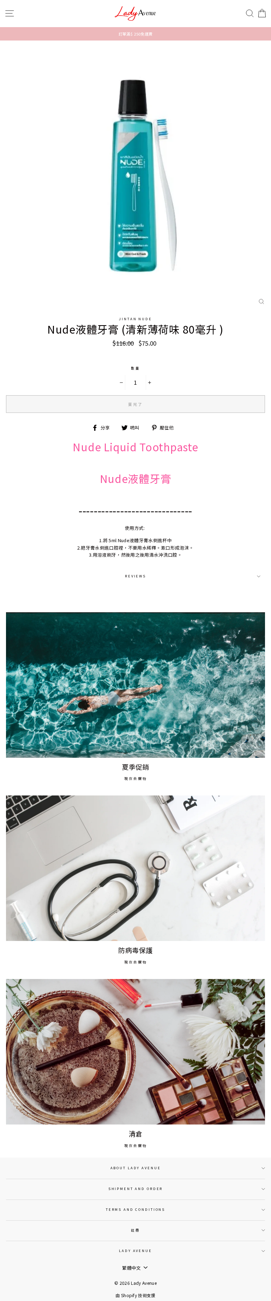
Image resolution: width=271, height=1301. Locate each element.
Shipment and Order (135, 1188)
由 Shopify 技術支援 (135, 1295)
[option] (135, 34)
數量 (135, 368)
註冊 (135, 1230)
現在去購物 (135, 778)
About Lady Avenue (135, 1167)
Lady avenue (135, 1250)
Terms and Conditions (135, 1209)
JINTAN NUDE (135, 318)
